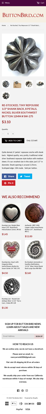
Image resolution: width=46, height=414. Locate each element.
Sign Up (39, 336)
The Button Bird (17, 398)
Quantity (5, 129)
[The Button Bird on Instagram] (27, 391)
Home (4, 25)
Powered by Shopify (31, 398)
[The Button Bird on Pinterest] (22, 391)
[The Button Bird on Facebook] (18, 391)
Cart (42, 3)
